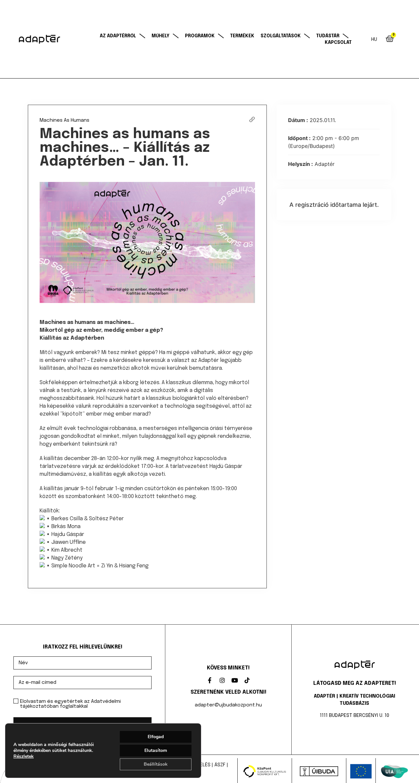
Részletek (23, 756)
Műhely (161, 36)
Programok (200, 36)
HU (374, 39)
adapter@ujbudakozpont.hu (228, 705)
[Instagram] (222, 680)
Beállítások (156, 764)
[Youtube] (235, 680)
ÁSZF (219, 765)
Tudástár (327, 36)
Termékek (242, 36)
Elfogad (156, 737)
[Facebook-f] (210, 680)
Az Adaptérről (118, 36)
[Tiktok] (247, 680)
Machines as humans (64, 120)
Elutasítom (155, 750)
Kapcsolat (338, 42)
